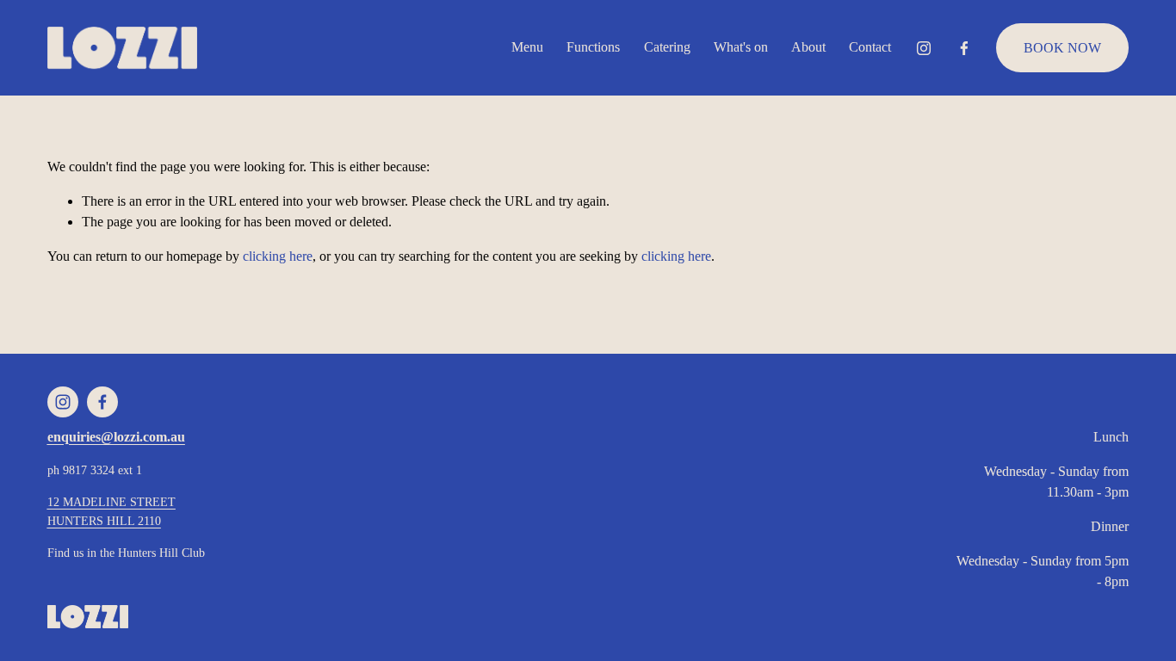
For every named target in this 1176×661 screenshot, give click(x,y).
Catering (667, 47)
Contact (870, 47)
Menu (527, 47)
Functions (593, 47)
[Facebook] (964, 48)
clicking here (278, 256)
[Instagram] (923, 48)
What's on (741, 47)
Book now (1062, 47)
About (808, 47)
